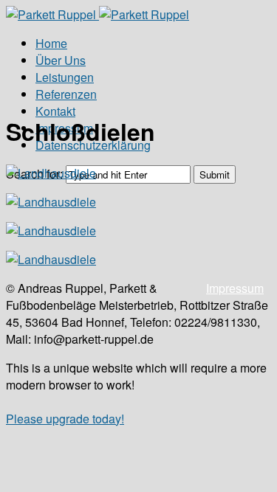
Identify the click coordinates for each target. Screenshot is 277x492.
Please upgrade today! (65, 418)
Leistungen (64, 77)
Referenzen (66, 94)
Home (51, 43)
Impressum (235, 288)
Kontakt (55, 111)
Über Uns (60, 60)
